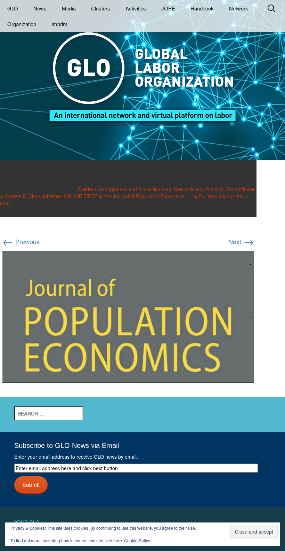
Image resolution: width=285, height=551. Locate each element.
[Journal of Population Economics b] (128, 315)
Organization (21, 24)
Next (241, 241)
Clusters (100, 8)
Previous (21, 241)
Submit (31, 484)
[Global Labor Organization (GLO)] (142, 71)
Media (69, 8)
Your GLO (26, 522)
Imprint (59, 24)
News (40, 8)
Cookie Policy (137, 540)
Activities (135, 8)
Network (238, 8)
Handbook (202, 8)
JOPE (168, 8)
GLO (12, 8)
